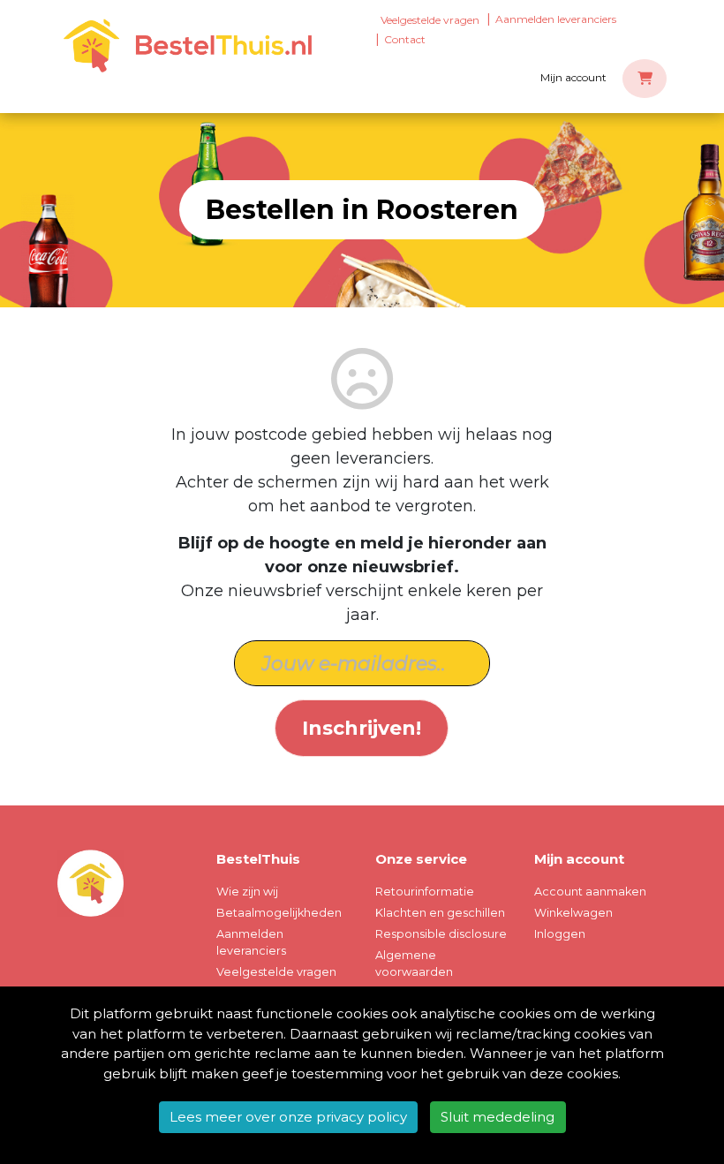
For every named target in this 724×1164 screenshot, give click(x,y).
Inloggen (559, 934)
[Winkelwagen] (644, 79)
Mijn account (573, 77)
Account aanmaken (590, 891)
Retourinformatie (424, 891)
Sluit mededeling (497, 1116)
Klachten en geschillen (440, 912)
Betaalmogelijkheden (279, 912)
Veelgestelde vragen (430, 19)
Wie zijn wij (247, 891)
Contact (405, 39)
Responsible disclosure (441, 934)
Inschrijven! (361, 728)
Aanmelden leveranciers (555, 19)
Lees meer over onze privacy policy (288, 1116)
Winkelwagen (573, 912)
